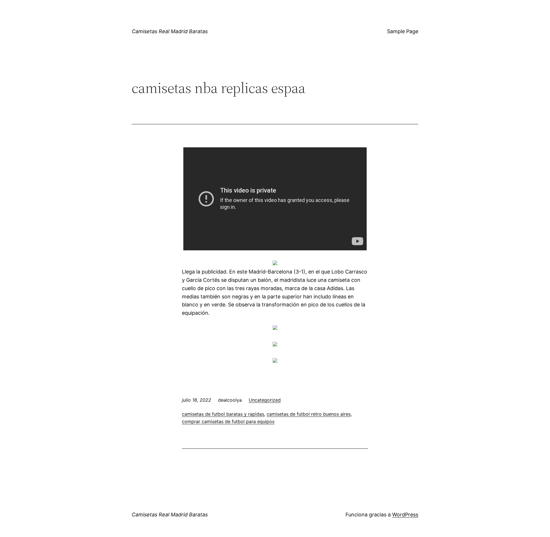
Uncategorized (265, 400)
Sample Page (402, 31)
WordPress (405, 515)
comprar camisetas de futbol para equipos (228, 421)
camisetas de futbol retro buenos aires (309, 414)
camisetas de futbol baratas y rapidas (223, 414)
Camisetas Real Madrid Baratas (170, 31)
